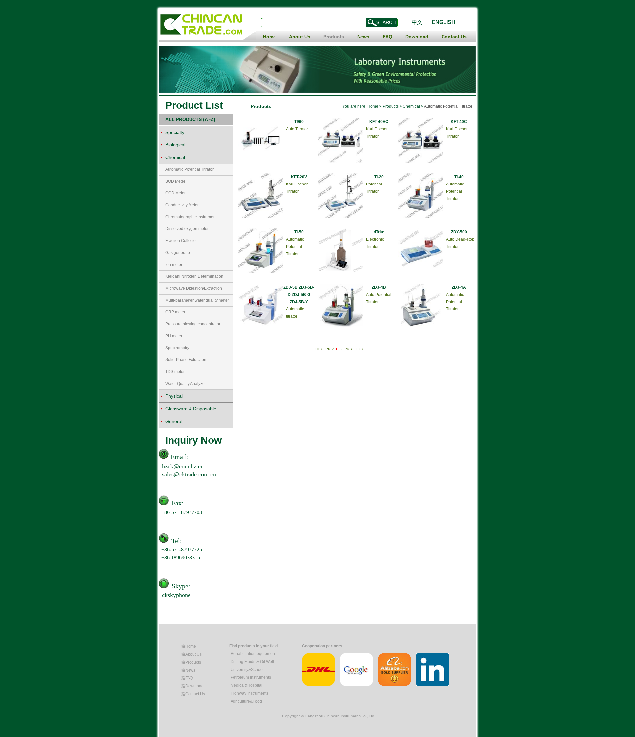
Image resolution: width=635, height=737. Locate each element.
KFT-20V (299, 177)
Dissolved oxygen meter (187, 228)
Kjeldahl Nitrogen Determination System (194, 278)
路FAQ (187, 678)
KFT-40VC (378, 121)
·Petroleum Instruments (250, 677)
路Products (191, 662)
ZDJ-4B (379, 287)
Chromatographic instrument (191, 217)
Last (360, 349)
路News (188, 670)
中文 (417, 22)
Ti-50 (299, 232)
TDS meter (175, 371)
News (363, 36)
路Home (188, 646)
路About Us (191, 654)
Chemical (412, 106)
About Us (299, 36)
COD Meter (175, 193)
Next (349, 349)
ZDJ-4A (459, 287)
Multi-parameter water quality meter (197, 300)
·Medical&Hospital (245, 685)
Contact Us (454, 36)
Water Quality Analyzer (185, 383)
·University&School (246, 669)
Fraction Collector (181, 240)
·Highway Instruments (248, 693)
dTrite (379, 232)
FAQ (387, 36)
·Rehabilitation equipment (252, 653)
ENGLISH (443, 22)
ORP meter (175, 312)
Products (333, 36)
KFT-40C (459, 121)
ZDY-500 (459, 232)
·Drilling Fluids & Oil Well (251, 661)
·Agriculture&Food (245, 701)
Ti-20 (379, 177)
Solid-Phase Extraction (185, 359)
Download (416, 36)
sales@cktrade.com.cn (189, 474)
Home (269, 36)
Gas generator (178, 252)
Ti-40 (459, 177)
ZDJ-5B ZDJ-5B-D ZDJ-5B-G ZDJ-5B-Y (298, 294)
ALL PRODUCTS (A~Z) (190, 119)
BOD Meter (175, 181)
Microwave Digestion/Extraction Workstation (193, 290)
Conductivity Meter (182, 205)
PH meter (173, 336)
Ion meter (173, 264)
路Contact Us (193, 694)
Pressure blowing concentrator (192, 324)
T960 (299, 121)
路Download (192, 686)
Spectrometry (177, 348)
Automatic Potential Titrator (189, 169)
